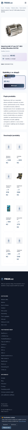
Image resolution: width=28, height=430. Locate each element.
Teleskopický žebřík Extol (20, 251)
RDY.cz (3, 350)
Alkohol (3, 302)
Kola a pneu (4, 310)
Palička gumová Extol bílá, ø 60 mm (8, 252)
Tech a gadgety (5, 316)
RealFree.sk (4, 361)
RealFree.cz (4, 333)
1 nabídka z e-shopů (9, 58)
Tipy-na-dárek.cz (5, 341)
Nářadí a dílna (14, 8)
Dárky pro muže (5, 322)
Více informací (22, 421)
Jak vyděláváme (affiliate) (7, 395)
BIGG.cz (3, 347)
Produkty (7, 8)
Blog (2, 381)
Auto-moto (4, 325)
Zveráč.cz (3, 344)
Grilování (3, 319)
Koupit (15, 85)
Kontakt (3, 378)
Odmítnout (13, 424)
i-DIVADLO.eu (4, 336)
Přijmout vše (6, 427)
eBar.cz (3, 353)
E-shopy (3, 386)
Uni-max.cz (7, 78)
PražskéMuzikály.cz (6, 339)
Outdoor (3, 308)
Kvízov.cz (3, 364)
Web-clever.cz (5, 358)
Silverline (7, 51)
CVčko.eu (3, 369)
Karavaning (4, 313)
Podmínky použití (5, 389)
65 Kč (12, 56)
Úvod (2, 8)
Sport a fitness (5, 305)
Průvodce (3, 383)
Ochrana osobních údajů (7, 392)
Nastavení (5, 424)
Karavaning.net (5, 367)
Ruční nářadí (23, 8)
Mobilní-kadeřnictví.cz (7, 355)
